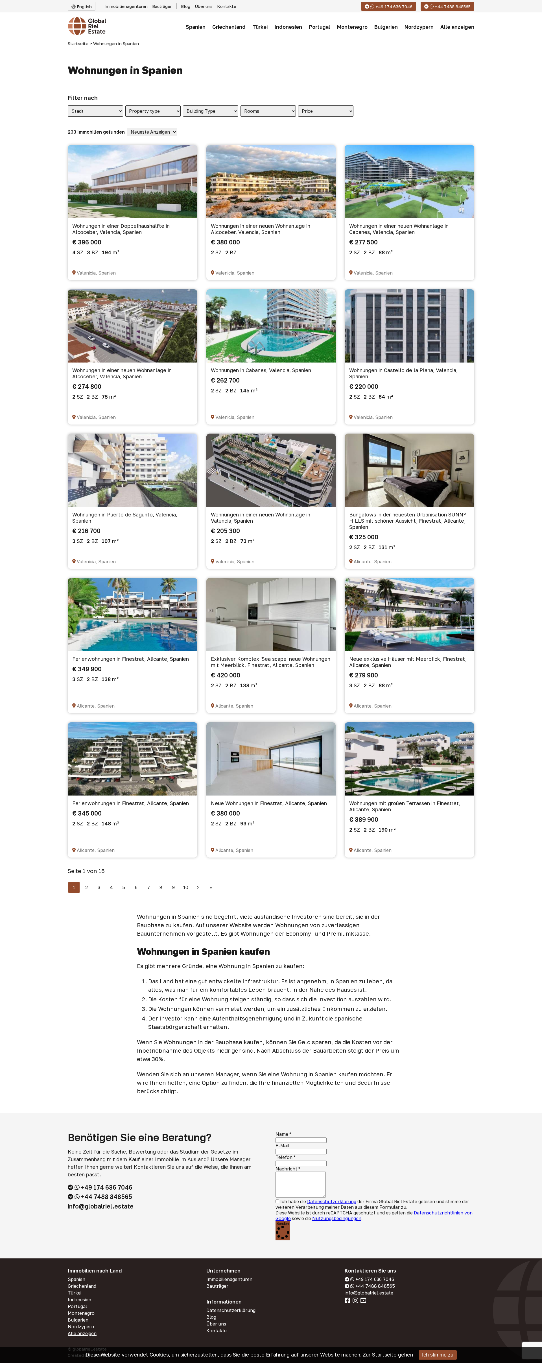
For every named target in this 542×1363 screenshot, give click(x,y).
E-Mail (282, 1145)
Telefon (284, 1157)
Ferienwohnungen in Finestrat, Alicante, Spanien (130, 659)
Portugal (319, 27)
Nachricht (286, 1169)
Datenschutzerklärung (331, 1201)
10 (185, 887)
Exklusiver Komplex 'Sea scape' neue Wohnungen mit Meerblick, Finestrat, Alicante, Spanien (270, 662)
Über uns (204, 6)
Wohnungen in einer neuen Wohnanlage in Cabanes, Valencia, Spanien (399, 229)
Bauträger (162, 6)
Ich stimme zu (437, 1355)
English (84, 6)
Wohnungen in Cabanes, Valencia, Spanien (261, 370)
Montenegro (352, 27)
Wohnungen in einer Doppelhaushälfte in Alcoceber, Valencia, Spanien (121, 229)
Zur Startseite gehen (388, 1354)
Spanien (196, 27)
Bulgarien (386, 27)
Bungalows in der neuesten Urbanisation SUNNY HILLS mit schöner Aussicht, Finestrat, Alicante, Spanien (407, 520)
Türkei (260, 27)
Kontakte (226, 6)
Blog (185, 6)
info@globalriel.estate (101, 1206)
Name (282, 1134)
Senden (282, 1223)
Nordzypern (419, 27)
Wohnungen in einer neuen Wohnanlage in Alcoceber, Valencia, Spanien (260, 229)
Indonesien (288, 27)
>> (210, 887)
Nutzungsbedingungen (336, 1218)
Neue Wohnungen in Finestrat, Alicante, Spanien (269, 803)
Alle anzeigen (457, 27)
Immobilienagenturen (126, 6)
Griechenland (229, 27)
